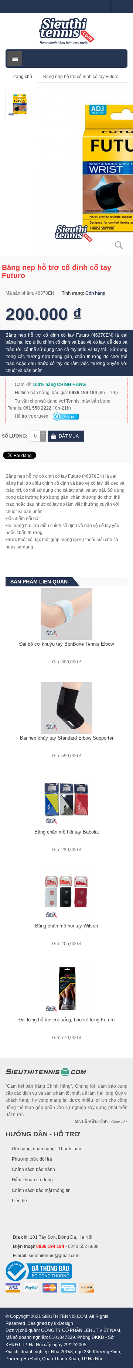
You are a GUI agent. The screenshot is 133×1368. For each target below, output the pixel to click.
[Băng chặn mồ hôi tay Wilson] (66, 895)
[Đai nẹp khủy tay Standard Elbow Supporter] (66, 707)
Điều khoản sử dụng (32, 1179)
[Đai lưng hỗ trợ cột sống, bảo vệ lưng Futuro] (66, 989)
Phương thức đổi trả (32, 1159)
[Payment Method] (13, 1287)
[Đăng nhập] (102, 6)
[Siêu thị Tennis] (66, 31)
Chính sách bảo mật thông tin (41, 1190)
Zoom (119, 245)
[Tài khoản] (119, 6)
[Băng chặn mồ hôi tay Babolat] (66, 801)
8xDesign (63, 1323)
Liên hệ (19, 1200)
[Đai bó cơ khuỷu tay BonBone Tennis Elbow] (66, 613)
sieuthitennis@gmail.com (54, 1255)
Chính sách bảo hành (33, 1169)
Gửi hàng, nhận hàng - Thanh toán (46, 1148)
